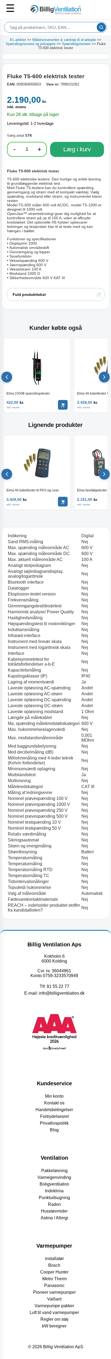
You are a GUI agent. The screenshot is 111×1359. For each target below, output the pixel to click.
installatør (54, 1258)
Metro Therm (54, 1278)
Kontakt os (54, 1103)
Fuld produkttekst (29, 294)
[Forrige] (6, 377)
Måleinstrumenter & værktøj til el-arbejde (64, 40)
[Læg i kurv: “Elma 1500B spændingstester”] (63, 405)
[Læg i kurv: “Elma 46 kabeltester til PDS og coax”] (63, 501)
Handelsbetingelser (54, 1109)
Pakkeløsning (54, 1170)
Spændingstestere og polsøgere (31, 44)
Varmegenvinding (54, 1177)
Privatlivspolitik (54, 1123)
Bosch (54, 1265)
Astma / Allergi (54, 1218)
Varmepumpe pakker (54, 1305)
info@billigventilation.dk (62, 993)
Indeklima (54, 1191)
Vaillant (54, 1299)
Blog (54, 1130)
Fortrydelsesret (54, 1116)
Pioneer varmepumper (54, 1292)
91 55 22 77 (58, 986)
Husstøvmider (54, 1211)
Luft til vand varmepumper (54, 1312)
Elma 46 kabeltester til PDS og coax (32, 490)
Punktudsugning (54, 1197)
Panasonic (54, 1285)
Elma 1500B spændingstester (28, 393)
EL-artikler (18, 40)
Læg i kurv (77, 149)
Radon (54, 1204)
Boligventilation (54, 1184)
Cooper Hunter (54, 1272)
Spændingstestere (76, 44)
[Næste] (104, 377)
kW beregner (54, 1326)
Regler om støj (54, 1319)
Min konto (54, 1096)
